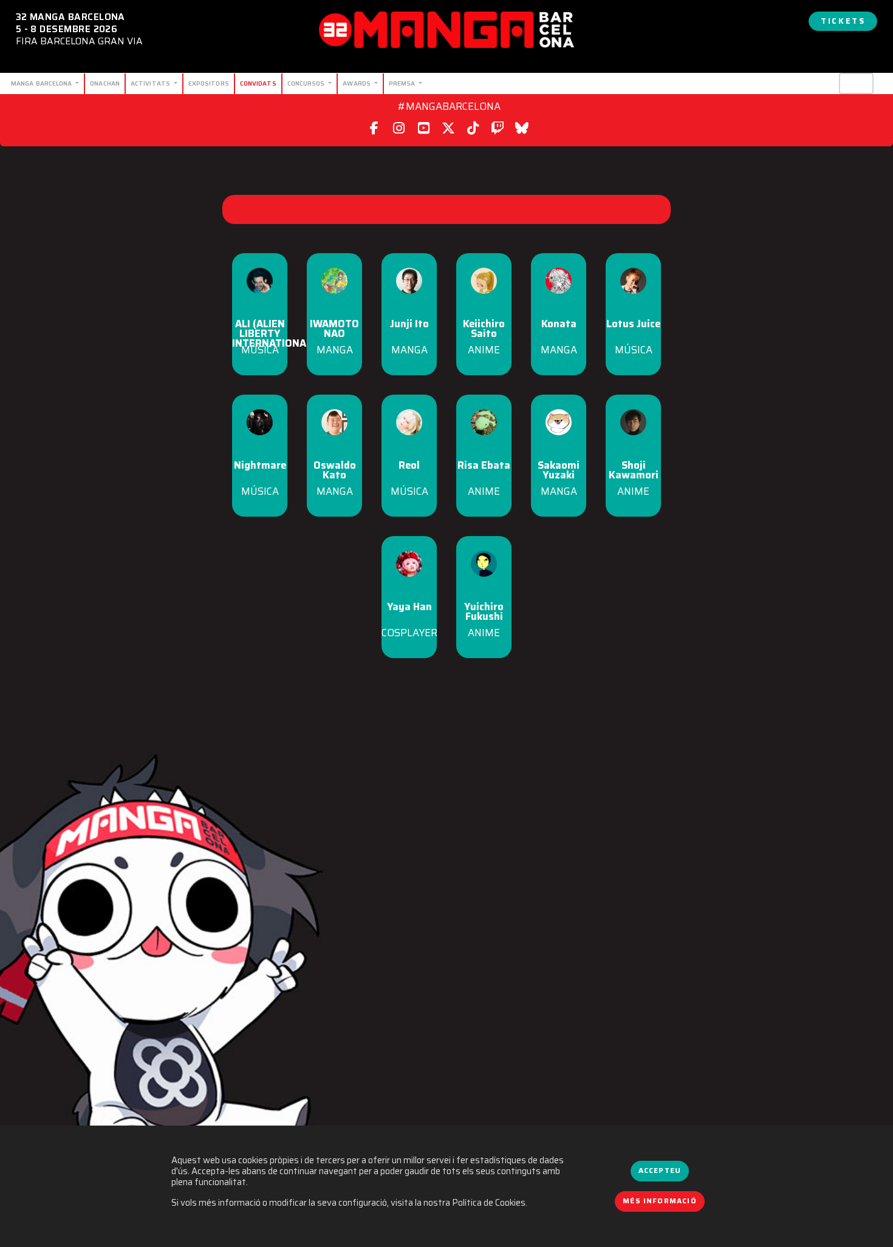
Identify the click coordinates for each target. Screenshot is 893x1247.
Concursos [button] (307, 83)
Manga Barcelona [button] (42, 83)
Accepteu (659, 1170)
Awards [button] (357, 83)
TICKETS (843, 21)
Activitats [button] (151, 83)
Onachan (105, 83)
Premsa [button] (403, 83)
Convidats (258, 83)
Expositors (208, 83)
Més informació (660, 1200)
